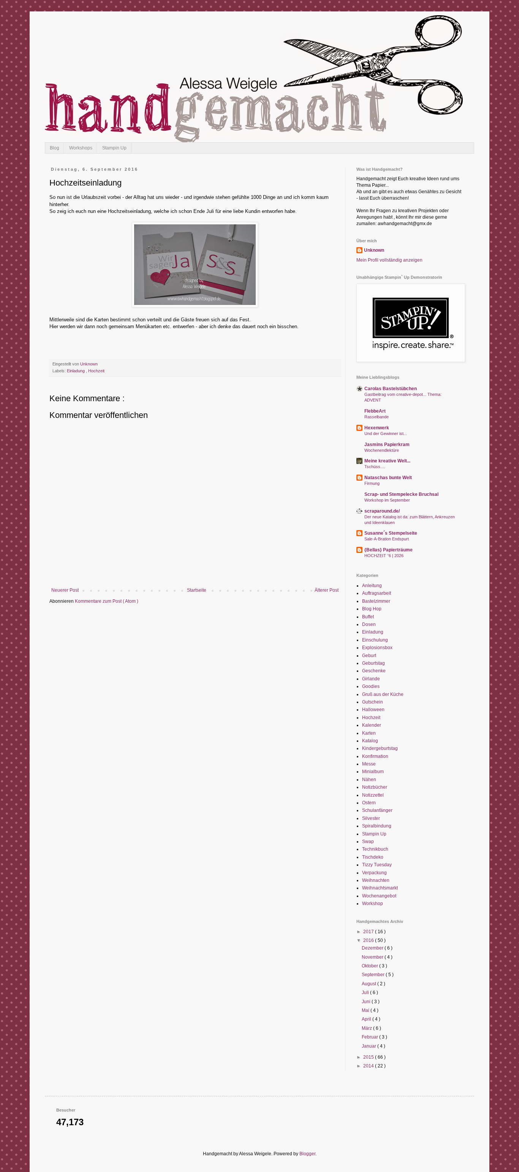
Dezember (373, 948)
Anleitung (372, 585)
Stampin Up (114, 148)
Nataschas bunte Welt (388, 477)
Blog (54, 148)
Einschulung (375, 640)
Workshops (80, 148)
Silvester (371, 818)
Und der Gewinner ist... (385, 433)
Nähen (369, 779)
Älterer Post (327, 590)
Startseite (196, 590)
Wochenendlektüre (381, 450)
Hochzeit (96, 370)
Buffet (368, 616)
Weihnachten (375, 880)
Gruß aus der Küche (382, 694)
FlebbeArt (375, 411)
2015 (369, 1057)
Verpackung (374, 872)
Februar (370, 1037)
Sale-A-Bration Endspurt (386, 539)
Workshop (372, 903)
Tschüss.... (374, 466)
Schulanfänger (377, 810)
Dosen (369, 624)
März (367, 1028)
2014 (369, 1066)
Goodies (371, 686)
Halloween (373, 709)
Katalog (370, 740)
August (369, 983)
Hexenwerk (376, 427)
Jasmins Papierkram (387, 444)
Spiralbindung (376, 826)
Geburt (369, 655)
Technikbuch (375, 849)
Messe (369, 764)
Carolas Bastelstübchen (390, 388)
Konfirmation (375, 756)
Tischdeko (372, 857)
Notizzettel (373, 795)
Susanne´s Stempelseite (390, 533)
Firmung (372, 483)
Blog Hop (371, 608)
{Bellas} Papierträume (388, 550)
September (374, 974)
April (367, 1019)
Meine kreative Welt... (387, 461)
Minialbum (373, 771)
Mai (366, 1010)
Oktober (370, 966)
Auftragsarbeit (376, 593)
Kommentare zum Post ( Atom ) (106, 601)
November (373, 957)
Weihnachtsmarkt (380, 888)
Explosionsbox (377, 647)
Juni (367, 1001)
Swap (368, 841)
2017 (369, 931)
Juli (366, 992)
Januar (369, 1046)
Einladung (76, 370)
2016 (369, 940)
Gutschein (372, 702)
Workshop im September (387, 500)
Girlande (371, 678)
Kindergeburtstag (380, 748)
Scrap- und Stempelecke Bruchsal (401, 494)
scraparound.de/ (382, 511)
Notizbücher (374, 787)
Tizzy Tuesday (377, 864)
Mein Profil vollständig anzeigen (389, 260)
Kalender (371, 725)
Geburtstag (373, 663)
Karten (369, 733)
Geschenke (374, 670)
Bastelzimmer (376, 601)
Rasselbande (376, 416)
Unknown (374, 250)
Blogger (307, 1153)
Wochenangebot (379, 896)
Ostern (369, 802)
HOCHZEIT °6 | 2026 (383, 555)
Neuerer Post (65, 590)
